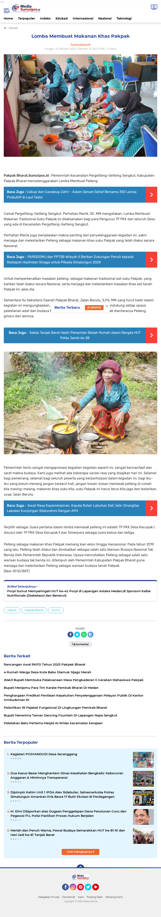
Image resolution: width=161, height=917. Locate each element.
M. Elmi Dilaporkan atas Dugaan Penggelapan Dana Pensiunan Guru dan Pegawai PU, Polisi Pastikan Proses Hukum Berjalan (68, 813)
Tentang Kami (114, 897)
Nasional (105, 18)
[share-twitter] (77, 634)
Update (95, 307)
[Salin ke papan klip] (90, 634)
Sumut (56, 610)
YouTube (98, 892)
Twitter (90, 892)
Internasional (83, 18)
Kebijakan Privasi (49, 897)
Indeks (45, 18)
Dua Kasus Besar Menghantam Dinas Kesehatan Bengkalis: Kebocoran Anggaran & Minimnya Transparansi (66, 775)
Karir (81, 897)
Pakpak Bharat (34, 610)
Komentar (82, 644)
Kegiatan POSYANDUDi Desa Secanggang (43, 754)
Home (8, 18)
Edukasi (62, 18)
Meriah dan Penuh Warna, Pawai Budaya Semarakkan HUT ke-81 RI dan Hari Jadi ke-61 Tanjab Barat (67, 832)
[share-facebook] (70, 634)
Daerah (12, 610)
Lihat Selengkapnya (79, 851)
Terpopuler (26, 18)
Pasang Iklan (95, 897)
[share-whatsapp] (84, 634)
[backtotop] (80, 868)
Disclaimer (68, 897)
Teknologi (124, 18)
